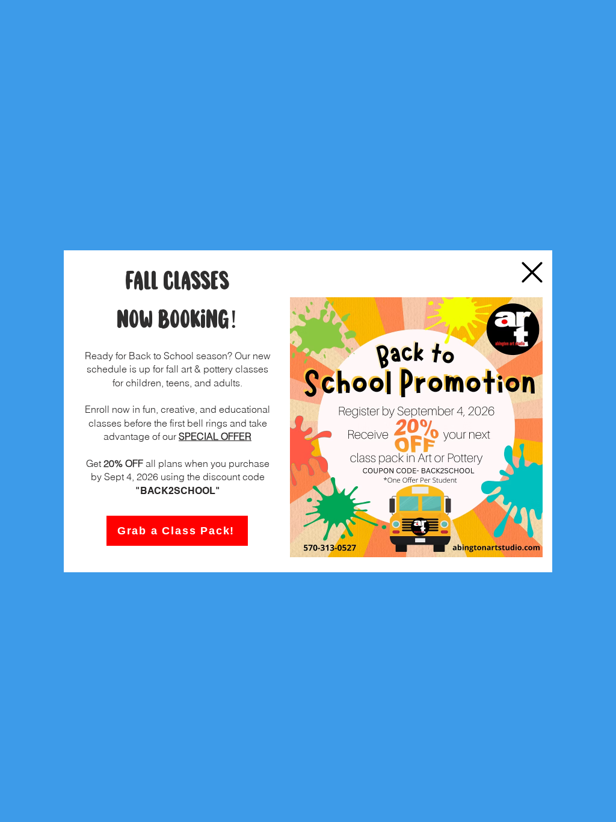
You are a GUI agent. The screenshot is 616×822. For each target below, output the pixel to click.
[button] (532, 272)
